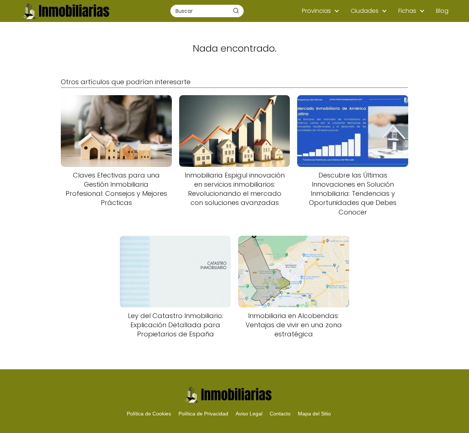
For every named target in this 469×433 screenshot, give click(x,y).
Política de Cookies (149, 414)
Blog (442, 11)
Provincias (316, 11)
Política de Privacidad (203, 414)
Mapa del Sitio (314, 414)
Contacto (280, 414)
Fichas (407, 11)
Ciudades (364, 11)
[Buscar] (236, 10)
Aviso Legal (249, 414)
